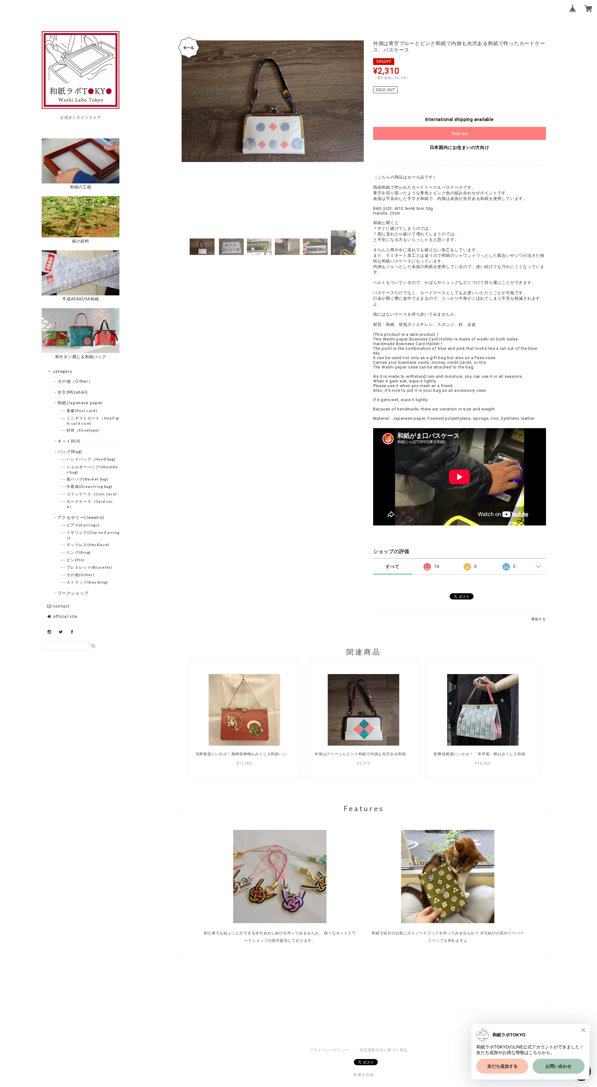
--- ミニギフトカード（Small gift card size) (93, 421)
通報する (538, 619)
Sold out (459, 133)
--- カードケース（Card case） (90, 504)
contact (60, 606)
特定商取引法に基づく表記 (383, 1050)
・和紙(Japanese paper (80, 402)
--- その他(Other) (81, 574)
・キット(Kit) (69, 440)
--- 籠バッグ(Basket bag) (87, 479)
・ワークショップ (73, 592)
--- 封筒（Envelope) (83, 430)
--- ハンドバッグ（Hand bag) (91, 459)
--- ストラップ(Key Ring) (87, 582)
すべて (392, 566)
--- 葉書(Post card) (82, 410)
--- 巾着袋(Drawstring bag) (90, 486)
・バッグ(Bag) (70, 451)
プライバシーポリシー (329, 1050)
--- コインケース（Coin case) (92, 494)
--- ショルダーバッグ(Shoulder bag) (92, 469)
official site (64, 616)
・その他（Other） (75, 381)
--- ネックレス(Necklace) (88, 544)
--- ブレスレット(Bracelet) (89, 567)
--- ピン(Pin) (76, 559)
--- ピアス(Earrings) (83, 525)
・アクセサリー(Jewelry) (81, 517)
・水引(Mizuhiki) (73, 392)
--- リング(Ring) (79, 552)
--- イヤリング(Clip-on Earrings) (93, 535)
